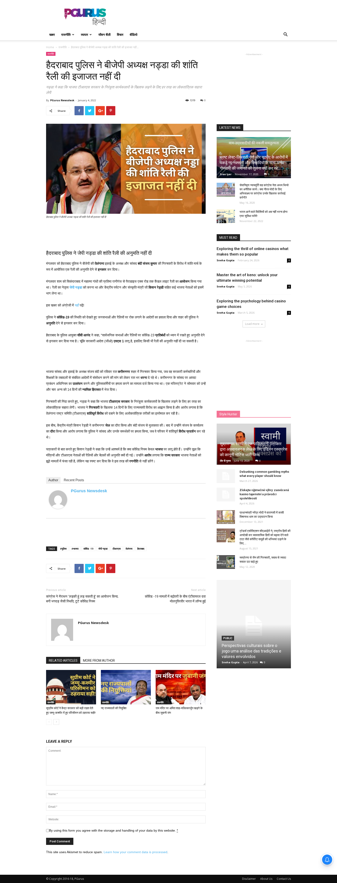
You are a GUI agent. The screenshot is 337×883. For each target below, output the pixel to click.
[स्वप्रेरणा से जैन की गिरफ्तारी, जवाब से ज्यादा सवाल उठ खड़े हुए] (226, 562)
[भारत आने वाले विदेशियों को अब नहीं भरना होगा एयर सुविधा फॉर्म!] (226, 216)
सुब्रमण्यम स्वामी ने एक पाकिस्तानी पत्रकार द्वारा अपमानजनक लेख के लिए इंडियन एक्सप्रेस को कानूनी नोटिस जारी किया (253, 449)
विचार (120, 34)
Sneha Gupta (226, 260)
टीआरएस (117, 548)
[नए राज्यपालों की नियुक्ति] (126, 687)
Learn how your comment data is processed (135, 852)
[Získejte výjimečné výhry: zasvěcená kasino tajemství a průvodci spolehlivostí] (226, 494)
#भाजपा (75, 548)
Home (50, 47)
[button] (285, 35)
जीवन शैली (104, 34)
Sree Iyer (226, 174)
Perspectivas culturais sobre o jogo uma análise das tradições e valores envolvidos (251, 651)
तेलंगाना (129, 548)
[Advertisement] (207, 16)
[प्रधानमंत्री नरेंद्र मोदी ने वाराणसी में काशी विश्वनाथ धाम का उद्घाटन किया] (226, 517)
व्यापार (84, 34)
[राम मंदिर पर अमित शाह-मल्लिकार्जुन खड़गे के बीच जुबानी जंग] (181, 687)
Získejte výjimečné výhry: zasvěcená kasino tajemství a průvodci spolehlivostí (264, 494)
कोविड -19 (88, 548)
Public (227, 638)
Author (53, 480)
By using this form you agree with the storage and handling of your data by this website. (113, 830)
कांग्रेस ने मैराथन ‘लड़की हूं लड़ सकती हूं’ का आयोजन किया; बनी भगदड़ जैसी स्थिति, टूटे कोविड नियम (82, 598)
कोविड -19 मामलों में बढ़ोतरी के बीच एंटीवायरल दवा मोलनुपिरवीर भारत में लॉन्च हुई (175, 598)
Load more (252, 324)
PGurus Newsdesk (62, 100)
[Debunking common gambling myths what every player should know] (226, 476)
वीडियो (133, 34)
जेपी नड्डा (103, 548)
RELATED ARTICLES (63, 660)
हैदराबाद (140, 548)
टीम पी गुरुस (225, 460)
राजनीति (66, 34)
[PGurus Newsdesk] (58, 499)
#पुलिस (63, 548)
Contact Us (284, 879)
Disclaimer (249, 879)
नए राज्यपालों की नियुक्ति (113, 708)
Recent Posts (74, 480)
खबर (52, 34)
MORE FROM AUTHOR (99, 660)
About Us (266, 879)
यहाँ (77, 305)
